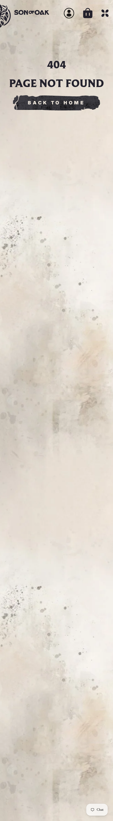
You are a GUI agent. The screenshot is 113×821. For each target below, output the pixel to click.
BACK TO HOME (56, 102)
